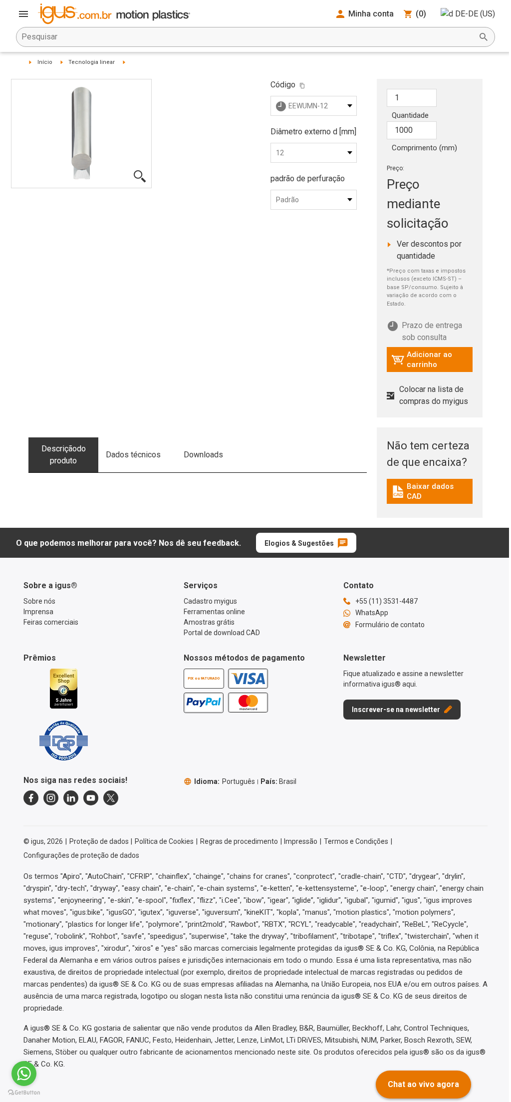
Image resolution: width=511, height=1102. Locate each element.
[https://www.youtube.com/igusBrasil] (90, 797)
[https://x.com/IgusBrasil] (110, 797)
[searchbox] (247, 37)
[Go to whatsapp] (23, 1073)
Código (282, 84)
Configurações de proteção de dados (81, 855)
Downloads (203, 454)
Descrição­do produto (63, 454)
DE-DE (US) (475, 13)
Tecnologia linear (91, 62)
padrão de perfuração (307, 178)
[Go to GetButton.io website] (24, 1092)
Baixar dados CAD (431, 491)
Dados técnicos (133, 454)
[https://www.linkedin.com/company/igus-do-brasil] (70, 797)
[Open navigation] (23, 14)
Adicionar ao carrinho (421, 359)
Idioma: (224, 781)
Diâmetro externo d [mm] (313, 131)
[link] (430, 495)
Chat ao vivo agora (423, 1084)
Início (44, 62)
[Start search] (484, 37)
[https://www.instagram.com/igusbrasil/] (50, 797)
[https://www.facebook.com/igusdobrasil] (30, 797)
